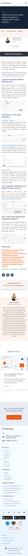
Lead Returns (22, 269)
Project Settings (15, 88)
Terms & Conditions (7, 540)
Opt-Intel (11, 226)
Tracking (19, 147)
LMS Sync (6, 451)
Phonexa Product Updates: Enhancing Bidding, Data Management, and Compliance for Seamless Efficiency (13, 259)
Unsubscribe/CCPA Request (14, 553)
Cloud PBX (7, 457)
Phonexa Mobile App (10, 506)
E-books (20, 31)
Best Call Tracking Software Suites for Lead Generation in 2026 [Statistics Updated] (13, 264)
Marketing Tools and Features (12, 504)
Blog (3, 31)
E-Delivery (7, 455)
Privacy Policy (6, 543)
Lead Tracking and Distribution (13, 486)
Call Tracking (13, 269)
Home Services (8, 477)
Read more (7, 386)
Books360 (6, 466)
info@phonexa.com (11, 440)
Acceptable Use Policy (8, 538)
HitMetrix (6, 462)
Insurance (7, 475)
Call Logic (5, 269)
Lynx (5, 459)
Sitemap (4, 535)
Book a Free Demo (14, 417)
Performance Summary (8, 193)
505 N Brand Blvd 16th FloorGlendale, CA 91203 (14, 437)
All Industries (7, 479)
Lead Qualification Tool (10, 493)
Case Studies (11, 31)
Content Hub (7, 499)
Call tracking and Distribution (12, 488)
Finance (6, 473)
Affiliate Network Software (11, 490)
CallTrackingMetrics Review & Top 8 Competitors (13, 375)
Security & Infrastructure (11, 501)
